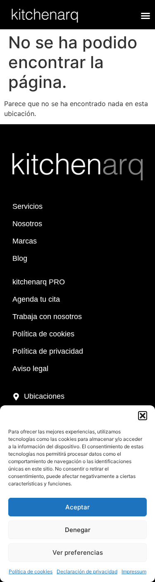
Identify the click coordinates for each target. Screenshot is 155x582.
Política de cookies (30, 571)
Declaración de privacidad (87, 571)
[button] (142, 416)
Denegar (78, 530)
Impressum (134, 571)
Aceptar (77, 507)
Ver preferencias (77, 552)
